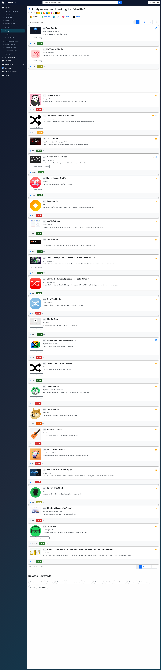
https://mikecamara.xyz (50, 343)
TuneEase (51, 526)
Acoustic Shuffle (54, 429)
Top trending (8, 17)
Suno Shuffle (52, 201)
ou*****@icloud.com (49, 282)
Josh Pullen (46, 322)
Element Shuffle (53, 95)
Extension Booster (10, 72)
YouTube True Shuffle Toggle (59, 470)
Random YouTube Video (56, 157)
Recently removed (10, 23)
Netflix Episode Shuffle (56, 178)
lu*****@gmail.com (48, 261)
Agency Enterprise (48, 119)
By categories (9, 28)
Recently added (9, 20)
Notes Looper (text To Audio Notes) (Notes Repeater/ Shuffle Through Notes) (80, 549)
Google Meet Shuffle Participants (61, 340)
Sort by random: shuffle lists (59, 363)
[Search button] (120, 2)
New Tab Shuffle (54, 299)
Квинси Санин (47, 473)
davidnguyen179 (48, 530)
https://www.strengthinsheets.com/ (53, 389)
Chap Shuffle (52, 138)
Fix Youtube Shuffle (54, 49)
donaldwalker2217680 (49, 453)
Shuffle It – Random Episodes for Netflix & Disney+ (69, 279)
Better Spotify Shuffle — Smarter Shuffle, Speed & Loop (71, 258)
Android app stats (10, 44)
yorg (44, 491)
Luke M (45, 366)
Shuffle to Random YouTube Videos (61, 115)
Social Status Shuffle (56, 449)
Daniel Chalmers (47, 302)
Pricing (7, 75)
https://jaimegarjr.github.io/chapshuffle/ (55, 142)
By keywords (9, 31)
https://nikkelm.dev (48, 160)
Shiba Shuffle (53, 409)
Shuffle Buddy (53, 319)
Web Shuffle (51, 28)
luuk (44, 204)
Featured (7, 14)
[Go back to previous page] (29, 9)
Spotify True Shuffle (55, 488)
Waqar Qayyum (47, 224)
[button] (154, 2)
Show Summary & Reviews (41, 166)
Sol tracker (46, 553)
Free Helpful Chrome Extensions (52, 511)
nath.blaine (46, 243)
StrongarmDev (47, 99)
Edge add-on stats (10, 47)
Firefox (67, 17)
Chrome (35, 17)
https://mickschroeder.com (51, 31)
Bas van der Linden (48, 52)
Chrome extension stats (12, 41)
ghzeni (45, 433)
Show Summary (37, 38)
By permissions (9, 37)
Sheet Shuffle (53, 386)
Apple (77, 17)
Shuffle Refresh (53, 221)
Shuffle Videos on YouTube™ (59, 508)
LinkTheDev (46, 412)
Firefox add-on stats (11, 50)
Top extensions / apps (11, 11)
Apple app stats (9, 54)
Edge (57, 17)
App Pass (8, 68)
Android (47, 17)
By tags (7, 34)
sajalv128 (45, 181)
